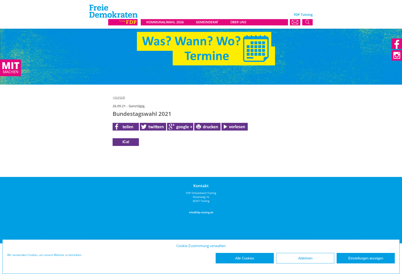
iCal (125, 142)
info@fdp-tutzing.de (201, 212)
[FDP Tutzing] (113, 24)
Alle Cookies (244, 258)
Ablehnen (305, 258)
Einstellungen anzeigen (365, 258)
